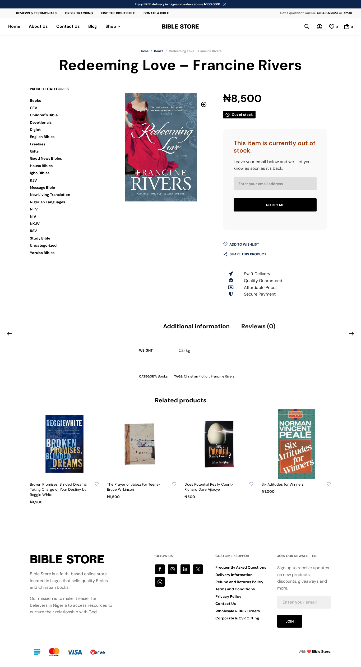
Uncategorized (43, 245)
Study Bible (40, 238)
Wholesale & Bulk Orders (237, 611)
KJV (33, 180)
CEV (33, 107)
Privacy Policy (228, 596)
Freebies (37, 144)
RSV (33, 230)
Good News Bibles (46, 158)
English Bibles (42, 136)
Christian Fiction (196, 376)
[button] (204, 104)
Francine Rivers (223, 376)
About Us (38, 26)
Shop (110, 26)
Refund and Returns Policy (239, 581)
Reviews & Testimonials (36, 13)
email (348, 13)
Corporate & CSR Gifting (237, 618)
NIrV (34, 209)
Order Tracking (79, 13)
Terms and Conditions (235, 589)
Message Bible (42, 187)
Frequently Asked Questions (240, 567)
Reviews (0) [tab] (258, 326)
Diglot (35, 129)
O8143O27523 (327, 13)
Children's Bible (44, 115)
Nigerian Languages (47, 202)
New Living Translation (50, 194)
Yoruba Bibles (42, 252)
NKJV (35, 223)
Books (158, 51)
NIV (33, 216)
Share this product (248, 254)
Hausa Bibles (41, 165)
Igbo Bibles (39, 173)
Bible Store (321, 651)
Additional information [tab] (196, 326)
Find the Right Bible (118, 13)
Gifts (34, 151)
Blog (92, 26)
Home (14, 26)
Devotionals (41, 122)
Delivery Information (234, 574)
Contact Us (68, 26)
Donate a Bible (156, 13)
